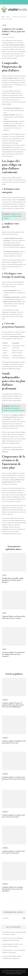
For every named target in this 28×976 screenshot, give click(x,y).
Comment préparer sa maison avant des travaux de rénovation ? (13, 816)
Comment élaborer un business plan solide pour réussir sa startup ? (13, 617)
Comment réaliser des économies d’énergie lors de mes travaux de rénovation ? (12, 889)
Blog (4, 25)
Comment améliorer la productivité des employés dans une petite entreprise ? (13, 654)
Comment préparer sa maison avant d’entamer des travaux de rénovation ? (13, 779)
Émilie (5, 37)
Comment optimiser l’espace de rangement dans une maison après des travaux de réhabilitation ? (13, 705)
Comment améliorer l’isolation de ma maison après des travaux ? (14, 742)
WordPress (19, 973)
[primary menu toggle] (2, 2)
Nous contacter (6, 970)
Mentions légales (14, 970)
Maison (5, 699)
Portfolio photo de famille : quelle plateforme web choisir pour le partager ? (12, 580)
